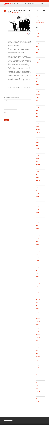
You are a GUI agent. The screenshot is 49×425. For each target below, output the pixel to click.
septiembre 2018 (38, 167)
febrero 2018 (37, 177)
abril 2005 (37, 360)
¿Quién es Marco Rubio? (41, 20)
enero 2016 (37, 212)
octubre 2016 (37, 200)
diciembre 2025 (38, 40)
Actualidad (21, 3)
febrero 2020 (37, 142)
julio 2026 (37, 30)
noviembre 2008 (38, 334)
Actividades (37, 367)
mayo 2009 (37, 325)
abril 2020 (37, 139)
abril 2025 (37, 52)
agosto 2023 (37, 81)
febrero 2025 (37, 55)
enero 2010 (37, 315)
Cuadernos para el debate (39, 379)
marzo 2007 (37, 347)
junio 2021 (37, 119)
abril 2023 (37, 87)
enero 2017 (37, 196)
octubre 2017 (37, 183)
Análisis (26, 3)
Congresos (33, 3)
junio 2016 (37, 206)
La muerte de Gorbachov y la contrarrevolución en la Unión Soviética (19, 11)
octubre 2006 (37, 350)
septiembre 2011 (38, 286)
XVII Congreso (37, 401)
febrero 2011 (37, 296)
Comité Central (38, 378)
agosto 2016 (37, 203)
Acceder (37, 406)
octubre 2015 (37, 216)
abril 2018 (37, 174)
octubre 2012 (37, 267)
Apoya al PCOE (42, 3)
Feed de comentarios (38, 409)
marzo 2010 (37, 312)
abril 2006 (37, 353)
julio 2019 (37, 152)
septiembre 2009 (38, 321)
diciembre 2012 (38, 264)
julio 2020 (37, 135)
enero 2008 (37, 344)
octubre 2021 (37, 113)
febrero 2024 (37, 72)
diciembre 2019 (38, 145)
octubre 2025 (37, 43)
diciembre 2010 (38, 299)
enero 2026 (37, 39)
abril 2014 (37, 241)
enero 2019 (37, 161)
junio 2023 (37, 84)
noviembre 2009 (38, 318)
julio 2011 (37, 289)
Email (5, 112)
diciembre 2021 (38, 110)
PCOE (17, 3)
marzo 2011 (37, 295)
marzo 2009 (37, 328)
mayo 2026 (37, 33)
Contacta (38, 3)
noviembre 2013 (38, 248)
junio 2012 (37, 273)
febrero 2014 (37, 244)
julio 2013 (37, 254)
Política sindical (38, 391)
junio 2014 (37, 238)
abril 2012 (37, 276)
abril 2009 (37, 327)
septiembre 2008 (38, 337)
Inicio (14, 3)
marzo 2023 (37, 88)
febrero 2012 (37, 279)
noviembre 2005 (38, 356)
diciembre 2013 (38, 247)
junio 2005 (37, 359)
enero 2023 (37, 91)
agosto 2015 (37, 219)
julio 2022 (37, 100)
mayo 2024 (37, 68)
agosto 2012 (37, 270)
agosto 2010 (37, 305)
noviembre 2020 (38, 129)
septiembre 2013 (38, 251)
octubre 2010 (37, 302)
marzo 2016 (37, 209)
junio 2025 (37, 49)
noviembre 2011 (38, 283)
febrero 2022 (37, 107)
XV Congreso (37, 398)
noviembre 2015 (38, 215)
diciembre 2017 (38, 180)
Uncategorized (38, 395)
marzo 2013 (37, 260)
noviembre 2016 (38, 199)
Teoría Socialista (38, 394)
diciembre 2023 (38, 75)
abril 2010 (37, 311)
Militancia (29, 3)
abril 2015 (37, 225)
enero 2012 (37, 280)
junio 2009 (37, 324)
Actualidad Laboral (38, 371)
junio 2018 (37, 171)
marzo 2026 (37, 36)
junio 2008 (37, 341)
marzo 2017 (37, 193)
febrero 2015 (37, 228)
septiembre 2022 (38, 97)
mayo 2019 (37, 155)
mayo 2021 (37, 120)
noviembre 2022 (38, 94)
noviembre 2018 (38, 164)
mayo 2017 (37, 190)
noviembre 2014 (38, 232)
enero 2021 (37, 126)
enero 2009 (37, 331)
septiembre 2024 (38, 62)
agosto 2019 (37, 151)
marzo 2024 (37, 71)
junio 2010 (37, 308)
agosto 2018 (37, 168)
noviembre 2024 (38, 59)
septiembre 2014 (38, 235)
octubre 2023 (37, 78)
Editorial (37, 382)
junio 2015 (37, 222)
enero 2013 (37, 263)
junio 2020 (37, 136)
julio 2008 (37, 340)
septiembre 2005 (38, 357)
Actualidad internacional (16, 12)
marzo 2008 (37, 343)
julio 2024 (37, 65)
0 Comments (11, 12)
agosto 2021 (37, 116)
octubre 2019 (37, 148)
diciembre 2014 (38, 231)
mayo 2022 (37, 103)
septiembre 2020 (38, 132)
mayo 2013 (37, 257)
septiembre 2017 (38, 184)
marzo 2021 (37, 123)
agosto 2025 (37, 46)
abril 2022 (37, 104)
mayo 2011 (37, 292)
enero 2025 (37, 56)
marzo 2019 (37, 158)
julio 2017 (37, 187)
